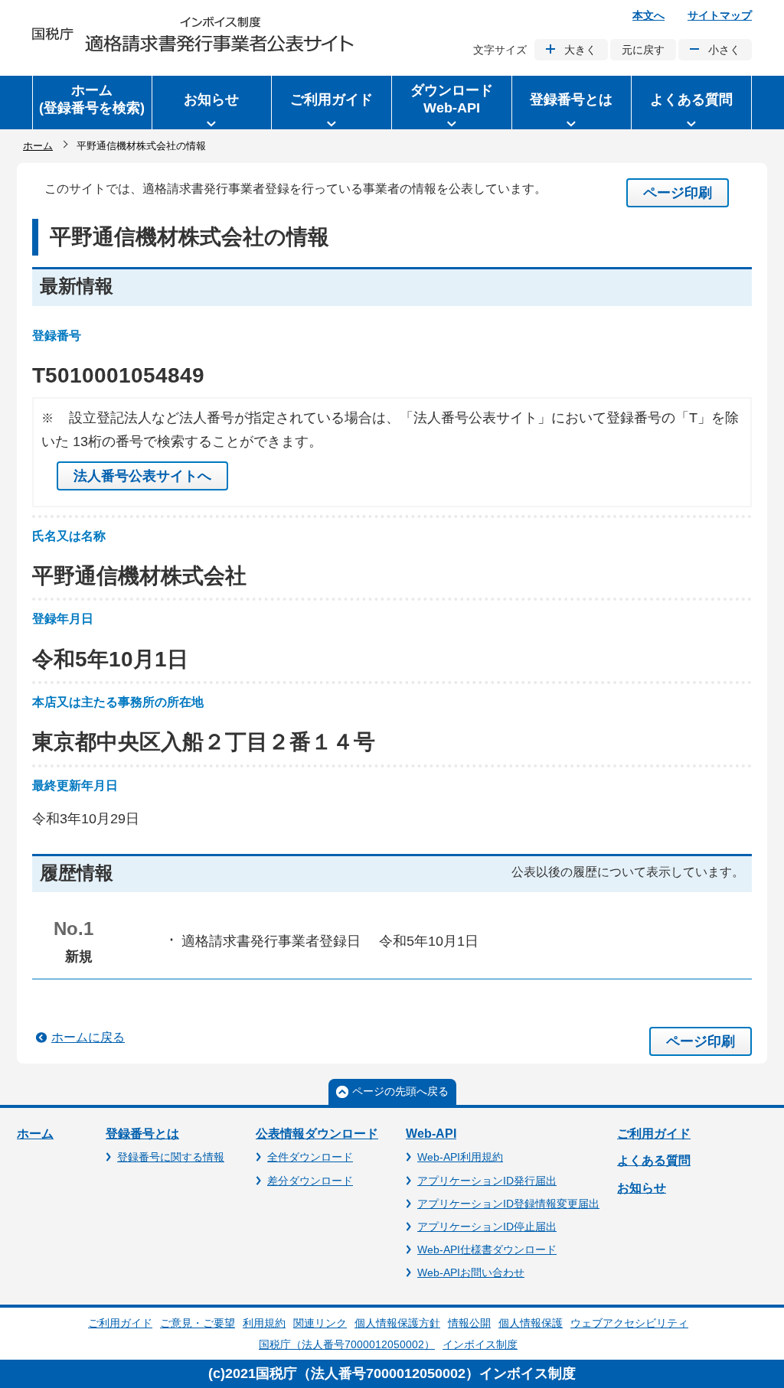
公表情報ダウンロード (317, 1133)
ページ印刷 (677, 192)
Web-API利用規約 (460, 1157)
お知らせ (641, 1187)
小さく (724, 50)
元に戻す (643, 50)
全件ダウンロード (310, 1157)
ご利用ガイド (654, 1133)
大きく (580, 50)
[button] (212, 102)
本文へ (648, 15)
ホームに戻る (88, 1037)
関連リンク (320, 1323)
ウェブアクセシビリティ (629, 1323)
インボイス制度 (480, 1344)
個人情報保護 (530, 1323)
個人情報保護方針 (397, 1323)
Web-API (431, 1133)
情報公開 (469, 1323)
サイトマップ (720, 15)
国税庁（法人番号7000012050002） (347, 1344)
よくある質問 (654, 1160)
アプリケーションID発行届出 (487, 1181)
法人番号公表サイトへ (142, 476)
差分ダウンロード (310, 1181)
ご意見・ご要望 (197, 1323)
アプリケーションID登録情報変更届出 (508, 1203)
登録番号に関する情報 (170, 1157)
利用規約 (264, 1323)
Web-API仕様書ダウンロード (487, 1249)
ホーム (38, 146)
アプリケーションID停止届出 (487, 1226)
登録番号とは (142, 1133)
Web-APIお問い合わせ (470, 1272)
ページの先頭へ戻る (400, 1091)
